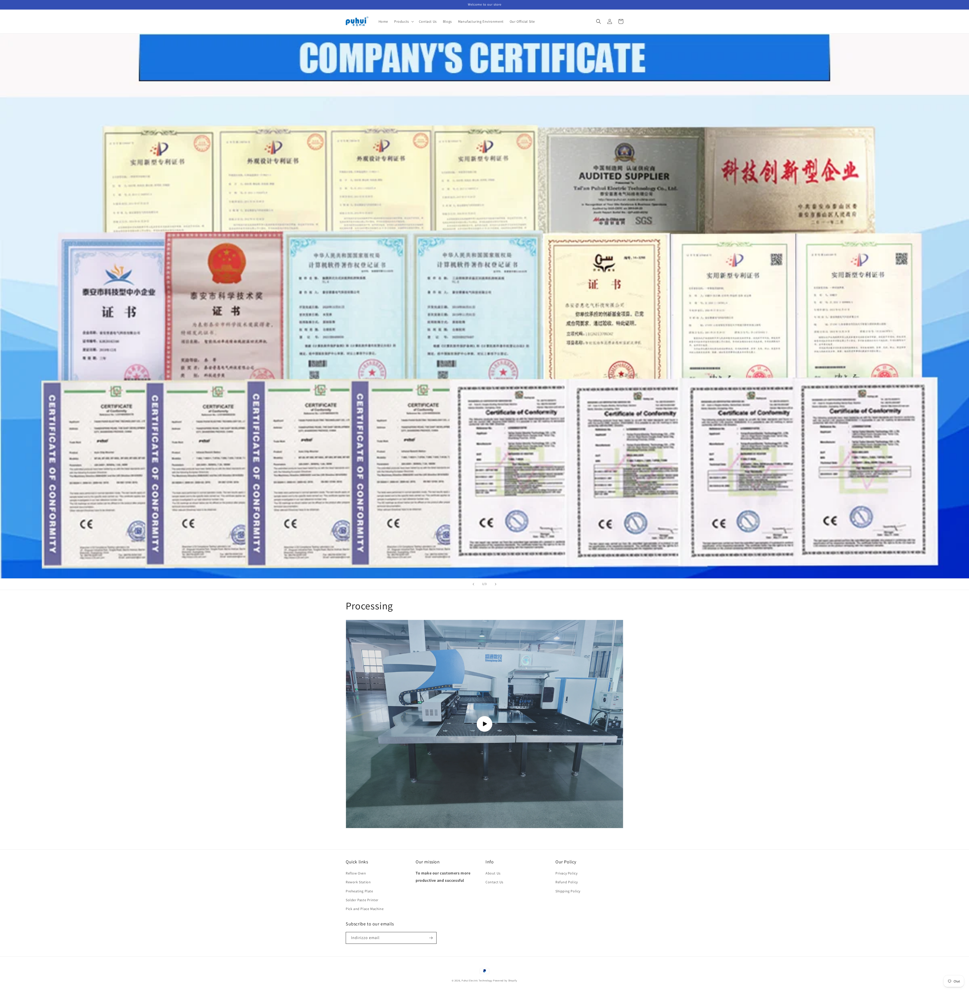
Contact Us (494, 882)
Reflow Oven (356, 873)
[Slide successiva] (495, 584)
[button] (403, 21)
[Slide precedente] (473, 584)
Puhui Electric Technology (477, 980)
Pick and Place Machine (365, 908)
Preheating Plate (359, 891)
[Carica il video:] (484, 724)
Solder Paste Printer (362, 900)
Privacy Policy (566, 873)
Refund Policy (566, 882)
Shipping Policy (567, 891)
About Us (493, 873)
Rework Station (358, 882)
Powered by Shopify (505, 980)
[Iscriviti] (430, 938)
